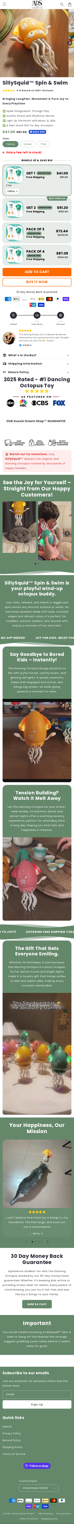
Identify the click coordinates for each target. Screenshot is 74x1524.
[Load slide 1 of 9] (49, 74)
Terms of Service (14, 1454)
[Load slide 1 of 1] (21, 74)
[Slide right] (69, 43)
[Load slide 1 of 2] (25, 74)
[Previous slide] (6, 533)
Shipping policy (49, 1518)
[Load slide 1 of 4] (32, 74)
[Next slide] (67, 533)
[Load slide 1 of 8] (45, 74)
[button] (62, 4)
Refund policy (46, 1513)
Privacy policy (63, 1513)
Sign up (37, 1404)
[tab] (35, 563)
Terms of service (29, 1518)
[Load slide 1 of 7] (42, 74)
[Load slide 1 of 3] (28, 74)
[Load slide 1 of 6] (39, 74)
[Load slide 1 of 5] (35, 74)
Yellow (10, 144)
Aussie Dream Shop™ (23, 1513)
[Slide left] (4, 43)
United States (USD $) (35, 1488)
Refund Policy (12, 1440)
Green (28, 144)
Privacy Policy (12, 1433)
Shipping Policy (13, 1447)
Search (7, 1426)
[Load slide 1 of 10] (52, 74)
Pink (43, 144)
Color (6, 138)
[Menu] (4, 4)
